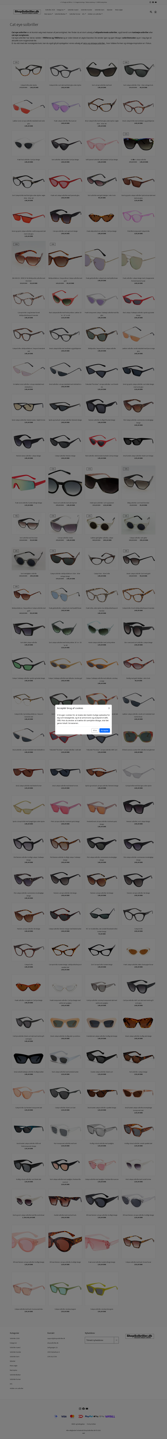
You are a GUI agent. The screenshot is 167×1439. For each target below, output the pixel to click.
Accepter (104, 730)
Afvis (95, 730)
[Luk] (109, 708)
